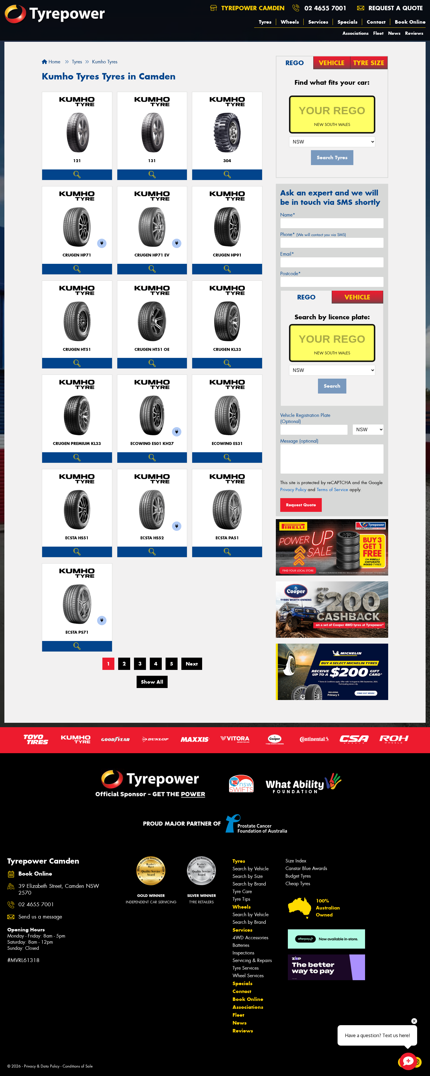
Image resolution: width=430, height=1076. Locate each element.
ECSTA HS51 (77, 538)
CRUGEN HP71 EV (152, 255)
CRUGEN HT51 (77, 349)
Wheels (290, 22)
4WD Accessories (250, 938)
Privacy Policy (293, 490)
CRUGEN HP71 (77, 255)
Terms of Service (332, 490)
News (394, 33)
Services (318, 22)
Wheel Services (248, 976)
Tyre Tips (241, 899)
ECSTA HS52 (152, 538)
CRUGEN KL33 (227, 349)
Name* (287, 215)
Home (53, 62)
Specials (347, 22)
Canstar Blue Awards (306, 868)
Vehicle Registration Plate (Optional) (305, 418)
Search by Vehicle (251, 869)
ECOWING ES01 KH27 (152, 443)
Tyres (265, 22)
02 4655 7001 (326, 8)
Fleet (378, 33)
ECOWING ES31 (227, 443)
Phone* (313, 234)
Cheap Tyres (297, 884)
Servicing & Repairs (252, 960)
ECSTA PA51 (227, 538)
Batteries (241, 945)
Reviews (414, 33)
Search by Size (248, 876)
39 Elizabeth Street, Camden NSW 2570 (58, 889)
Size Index (295, 861)
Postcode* (290, 274)
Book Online (410, 22)
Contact (376, 22)
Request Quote (301, 504)
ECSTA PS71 (77, 632)
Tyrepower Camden (252, 8)
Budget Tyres (298, 876)
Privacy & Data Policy (41, 1066)
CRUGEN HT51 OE (152, 349)
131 (152, 160)
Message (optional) (299, 441)
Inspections (243, 953)
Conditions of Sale (78, 1066)
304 (227, 160)
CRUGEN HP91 (227, 255)
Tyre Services (246, 968)
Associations (356, 33)
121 (77, 160)
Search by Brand (249, 884)
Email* (287, 254)
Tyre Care (242, 891)
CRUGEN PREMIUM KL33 (77, 443)
